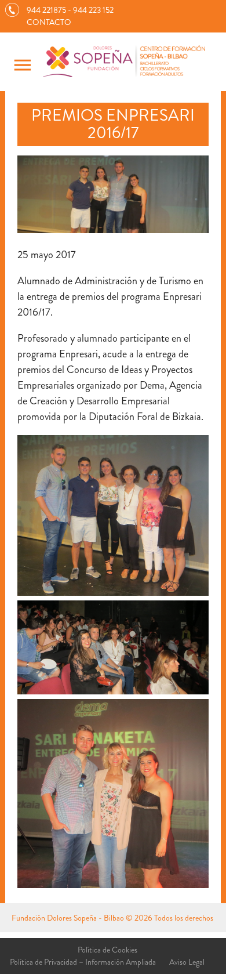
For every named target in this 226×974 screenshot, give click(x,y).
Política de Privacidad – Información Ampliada (83, 962)
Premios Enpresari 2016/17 (113, 124)
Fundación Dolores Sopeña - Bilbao (68, 918)
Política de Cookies (107, 949)
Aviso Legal (187, 962)
